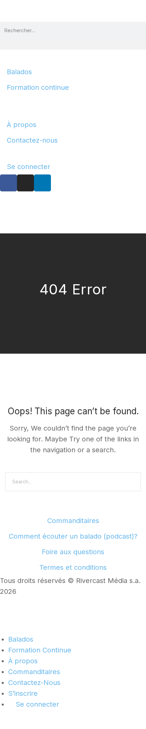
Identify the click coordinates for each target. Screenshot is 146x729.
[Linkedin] (42, 182)
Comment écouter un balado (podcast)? (73, 536)
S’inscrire (23, 693)
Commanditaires (73, 521)
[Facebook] (8, 182)
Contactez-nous (32, 140)
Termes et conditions (73, 567)
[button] (73, 44)
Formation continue (38, 87)
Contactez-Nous (34, 683)
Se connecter (28, 167)
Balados (19, 72)
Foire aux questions (73, 552)
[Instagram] (25, 182)
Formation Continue (39, 650)
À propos (21, 125)
